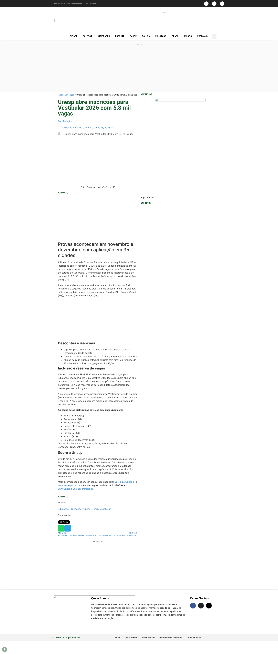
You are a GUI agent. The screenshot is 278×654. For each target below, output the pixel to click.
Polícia (146, 36)
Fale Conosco (90, 4)
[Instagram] (214, 3)
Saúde (133, 36)
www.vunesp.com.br (69, 485)
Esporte (119, 36)
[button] (214, 36)
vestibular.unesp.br (125, 481)
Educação (160, 36)
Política (87, 36)
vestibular (105, 508)
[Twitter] (222, 3)
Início (60, 95)
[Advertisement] (158, 21)
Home (117, 637)
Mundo (188, 36)
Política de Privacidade (170, 637)
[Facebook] (206, 3)
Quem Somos (131, 637)
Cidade (73, 36)
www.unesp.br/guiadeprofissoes (75, 488)
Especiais (202, 36)
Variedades (104, 36)
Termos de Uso (193, 637)
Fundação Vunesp (80, 508)
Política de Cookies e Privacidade (68, 4)
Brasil (175, 36)
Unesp (95, 508)
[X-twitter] (209, 605)
